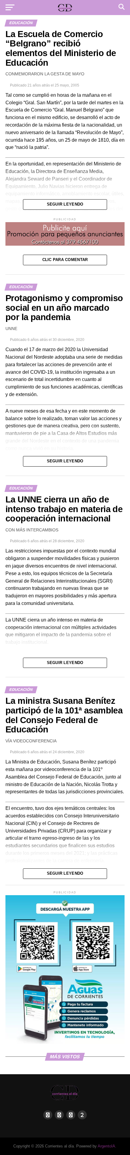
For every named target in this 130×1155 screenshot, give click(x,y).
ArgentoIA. (107, 1146)
